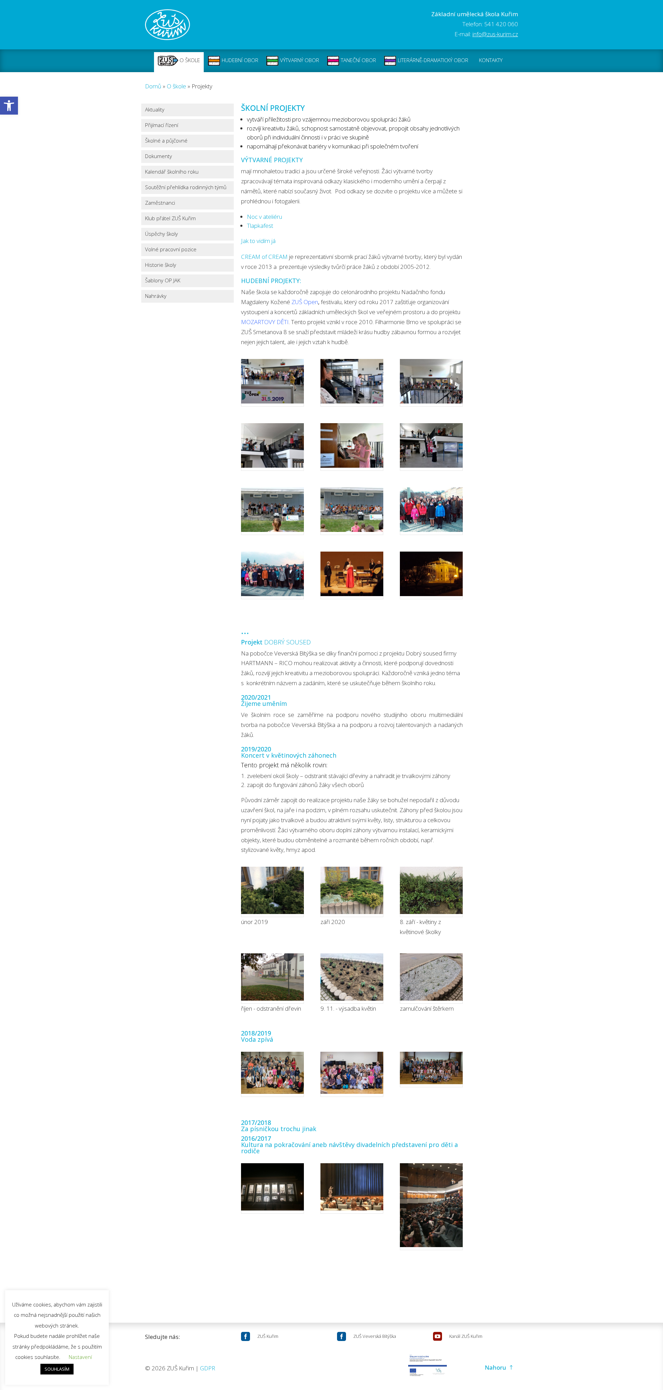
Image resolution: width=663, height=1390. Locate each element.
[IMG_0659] (431, 892)
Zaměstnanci (160, 203)
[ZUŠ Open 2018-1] (272, 511)
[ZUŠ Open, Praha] (272, 575)
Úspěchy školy (161, 234)
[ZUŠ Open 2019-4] (431, 447)
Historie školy (160, 265)
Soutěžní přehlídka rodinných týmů (186, 188)
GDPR (207, 1368)
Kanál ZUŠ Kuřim (465, 1336)
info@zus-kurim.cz (495, 34)
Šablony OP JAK (162, 281)
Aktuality (154, 110)
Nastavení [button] (80, 1356)
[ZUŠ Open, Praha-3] (431, 511)
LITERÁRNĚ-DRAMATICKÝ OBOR (432, 60)
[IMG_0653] (272, 978)
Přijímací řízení (161, 125)
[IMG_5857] (272, 892)
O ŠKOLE (189, 60)
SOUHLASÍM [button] (57, 1369)
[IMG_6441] (431, 1069)
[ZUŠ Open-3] (431, 383)
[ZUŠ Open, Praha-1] (431, 575)
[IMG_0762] (431, 978)
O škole (176, 86)
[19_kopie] (351, 1074)
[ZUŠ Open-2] (351, 447)
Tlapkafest (260, 226)
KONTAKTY (491, 60)
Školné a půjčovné (166, 141)
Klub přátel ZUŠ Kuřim (170, 219)
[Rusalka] (351, 1188)
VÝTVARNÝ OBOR (299, 60)
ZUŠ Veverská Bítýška (374, 1336)
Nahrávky (155, 296)
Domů (153, 86)
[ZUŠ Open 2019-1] (272, 447)
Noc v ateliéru (264, 217)
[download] (272, 1074)
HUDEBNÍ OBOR (239, 60)
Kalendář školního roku (172, 172)
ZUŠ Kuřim (267, 1336)
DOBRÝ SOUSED (287, 642)
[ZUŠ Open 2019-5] (272, 383)
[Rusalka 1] (272, 1188)
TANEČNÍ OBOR (357, 60)
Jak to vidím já (258, 241)
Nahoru (495, 1367)
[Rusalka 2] (431, 1206)
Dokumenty (158, 156)
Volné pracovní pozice (170, 250)
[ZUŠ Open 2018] (351, 511)
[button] (9, 106)
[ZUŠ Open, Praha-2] (351, 575)
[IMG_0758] (351, 978)
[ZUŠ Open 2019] (351, 383)
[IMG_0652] (351, 892)
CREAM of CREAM (264, 257)
